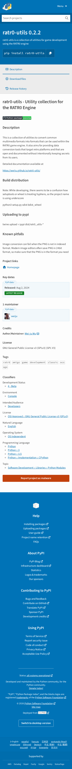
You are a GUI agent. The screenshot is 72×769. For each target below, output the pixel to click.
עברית (33, 747)
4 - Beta (12, 386)
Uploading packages (34, 528)
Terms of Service (35, 636)
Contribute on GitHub (34, 603)
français (35, 741)
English (12, 426)
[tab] (36, 69)
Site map (36, 707)
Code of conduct (35, 645)
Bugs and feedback (36, 599)
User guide (35, 533)
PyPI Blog (34, 561)
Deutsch (37, 744)
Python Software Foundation (49, 697)
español (25, 741)
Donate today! (36, 688)
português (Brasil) (59, 741)
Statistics (36, 570)
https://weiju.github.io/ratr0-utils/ (21, 170)
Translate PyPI (35, 608)
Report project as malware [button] (36, 478)
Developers (14, 406)
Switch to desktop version (36, 723)
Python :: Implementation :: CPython (28, 457)
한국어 (54, 747)
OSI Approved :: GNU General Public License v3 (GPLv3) (38, 416)
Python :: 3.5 (15, 454)
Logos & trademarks (36, 575)
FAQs (36, 542)
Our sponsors (36, 579)
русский (24, 747)
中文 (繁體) (62, 744)
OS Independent (17, 436)
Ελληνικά (27, 744)
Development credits (34, 616)
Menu (60, 6)
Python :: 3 (14, 450)
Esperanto (43, 747)
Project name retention (35, 537)
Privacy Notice (35, 649)
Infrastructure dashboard (34, 566)
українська (15, 744)
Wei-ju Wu (30, 334)
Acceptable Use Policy (34, 654)
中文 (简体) (49, 744)
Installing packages (34, 524)
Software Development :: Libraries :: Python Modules (37, 468)
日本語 (45, 741)
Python (12, 446)
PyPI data (9, 282)
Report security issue (36, 640)
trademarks (22, 697)
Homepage (13, 267)
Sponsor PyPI (36, 612)
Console (12, 396)
